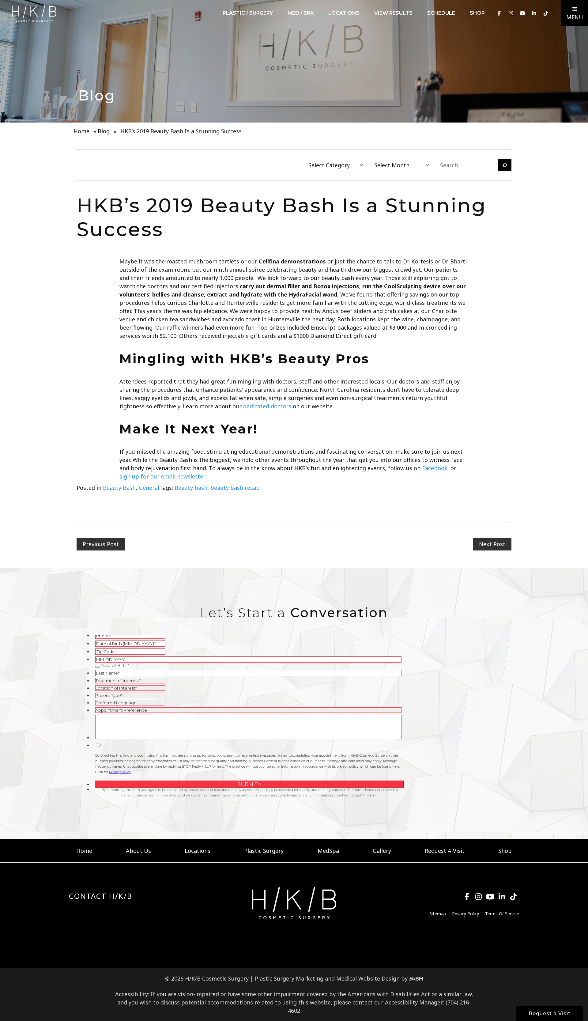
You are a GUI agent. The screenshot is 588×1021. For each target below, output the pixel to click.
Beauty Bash (119, 487)
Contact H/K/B (100, 896)
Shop (477, 13)
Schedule (441, 13)
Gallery (382, 850)
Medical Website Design (368, 978)
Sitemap (437, 914)
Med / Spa (301, 13)
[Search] (504, 165)
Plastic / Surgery (248, 13)
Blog (104, 131)
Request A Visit (445, 850)
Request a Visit (550, 1013)
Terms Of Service (502, 914)
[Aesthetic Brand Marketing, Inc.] (416, 978)
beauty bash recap (235, 487)
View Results (393, 13)
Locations (344, 13)
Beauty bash (191, 487)
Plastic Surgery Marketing (289, 978)
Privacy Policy (465, 914)
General (149, 487)
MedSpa (328, 850)
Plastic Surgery (264, 850)
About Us (138, 850)
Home (81, 131)
